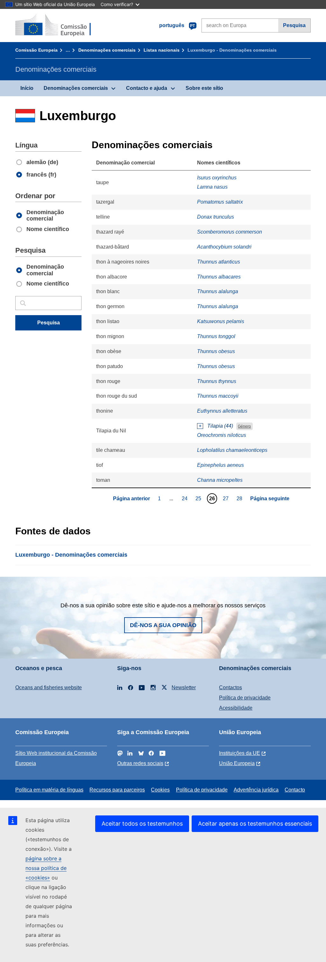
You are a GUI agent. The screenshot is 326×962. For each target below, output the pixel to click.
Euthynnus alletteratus (222, 411)
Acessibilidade (235, 708)
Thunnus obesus (216, 351)
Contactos (230, 687)
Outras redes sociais (140, 763)
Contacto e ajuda (146, 88)
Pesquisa (294, 25)
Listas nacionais (162, 50)
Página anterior (131, 498)
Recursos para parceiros (117, 789)
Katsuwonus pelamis (220, 321)
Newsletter (184, 687)
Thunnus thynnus (216, 381)
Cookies (160, 789)
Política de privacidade (245, 697)
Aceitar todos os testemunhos (142, 823)
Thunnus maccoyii (217, 396)
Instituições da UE (239, 753)
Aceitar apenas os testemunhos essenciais (255, 823)
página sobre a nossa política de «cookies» (46, 868)
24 (185, 498)
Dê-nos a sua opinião (163, 625)
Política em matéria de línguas (49, 789)
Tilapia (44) (220, 426)
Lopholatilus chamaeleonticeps (232, 450)
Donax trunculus (215, 217)
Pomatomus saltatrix (220, 202)
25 (199, 498)
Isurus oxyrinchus (217, 177)
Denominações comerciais (107, 50)
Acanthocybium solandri (224, 247)
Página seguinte (269, 498)
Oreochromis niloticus (221, 435)
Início (26, 88)
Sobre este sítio (204, 88)
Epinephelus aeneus (220, 465)
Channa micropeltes (220, 480)
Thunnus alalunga (217, 291)
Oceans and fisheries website (48, 687)
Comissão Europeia (36, 50)
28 (240, 498)
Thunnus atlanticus (218, 261)
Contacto (295, 789)
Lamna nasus (212, 187)
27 (226, 498)
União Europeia (237, 763)
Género (244, 426)
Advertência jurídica (256, 789)
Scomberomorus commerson (229, 232)
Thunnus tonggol (216, 336)
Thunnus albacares (219, 276)
